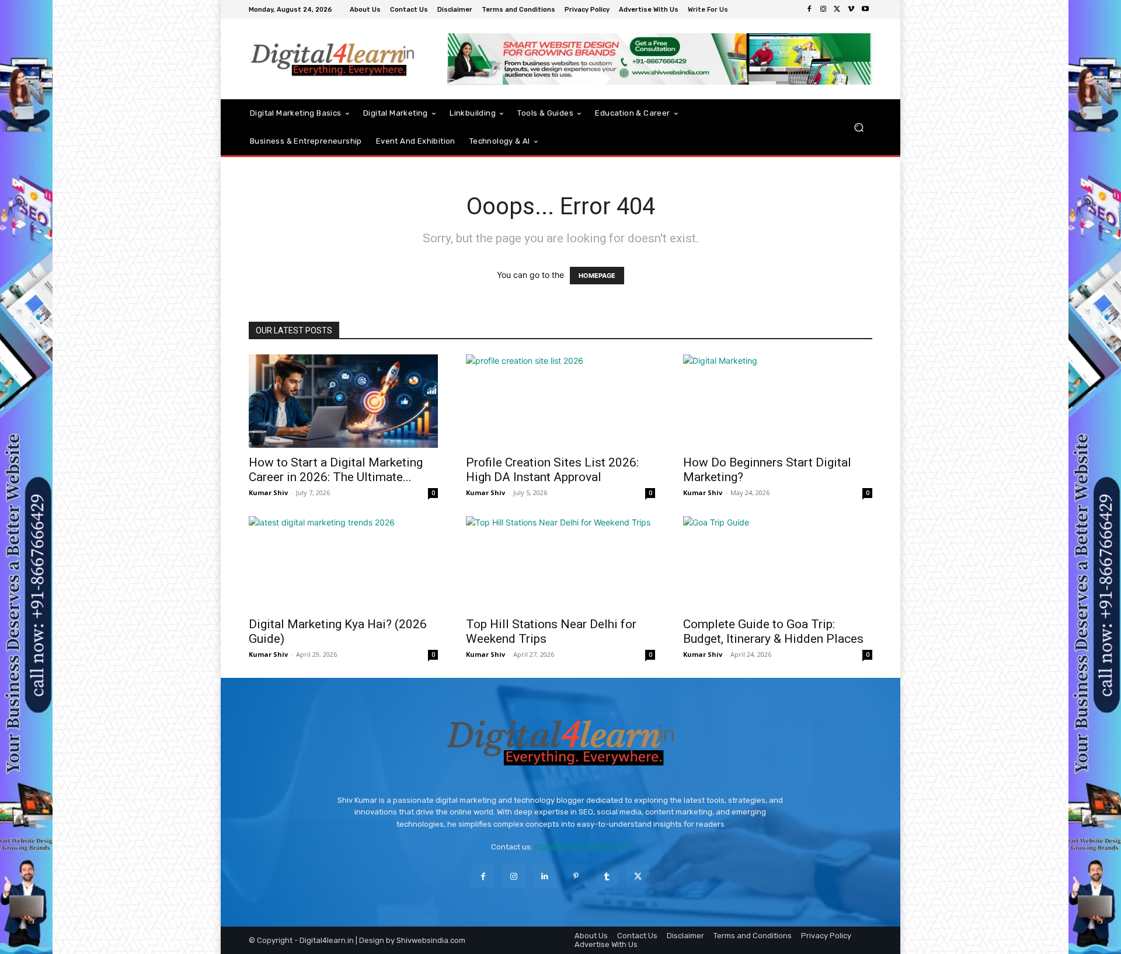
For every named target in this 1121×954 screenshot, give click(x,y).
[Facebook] (809, 9)
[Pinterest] (576, 876)
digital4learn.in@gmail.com (582, 846)
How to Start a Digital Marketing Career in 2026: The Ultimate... (336, 469)
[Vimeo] (851, 9)
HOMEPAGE (597, 275)
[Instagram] (823, 9)
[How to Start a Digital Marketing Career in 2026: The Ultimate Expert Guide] (343, 401)
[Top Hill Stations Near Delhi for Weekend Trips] (560, 563)
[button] (858, 127)
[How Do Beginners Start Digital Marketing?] (777, 401)
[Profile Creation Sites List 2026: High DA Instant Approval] (560, 401)
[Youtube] (865, 9)
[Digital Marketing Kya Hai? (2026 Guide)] (343, 563)
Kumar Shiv (268, 492)
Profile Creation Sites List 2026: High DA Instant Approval (552, 469)
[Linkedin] (545, 876)
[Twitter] (837, 9)
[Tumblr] (607, 876)
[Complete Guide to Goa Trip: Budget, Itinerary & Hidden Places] (777, 563)
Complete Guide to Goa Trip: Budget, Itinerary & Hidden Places (773, 631)
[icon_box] (709, 11)
